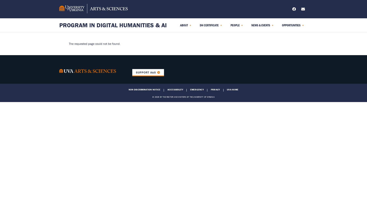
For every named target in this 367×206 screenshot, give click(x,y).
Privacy (215, 89)
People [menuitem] (233, 26)
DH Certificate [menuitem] (207, 26)
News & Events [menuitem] (258, 26)
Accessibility (175, 89)
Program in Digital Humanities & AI (113, 25)
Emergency (197, 89)
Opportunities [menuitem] (288, 26)
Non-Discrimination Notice (144, 89)
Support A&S (146, 72)
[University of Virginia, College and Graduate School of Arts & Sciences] (93, 9)
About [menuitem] (181, 26)
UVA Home (232, 89)
